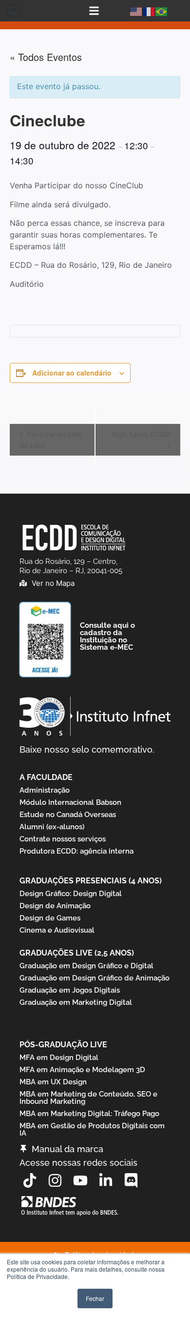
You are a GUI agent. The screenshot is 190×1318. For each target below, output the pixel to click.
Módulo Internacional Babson (70, 802)
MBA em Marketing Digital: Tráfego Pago (89, 1113)
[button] (13, 10)
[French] (149, 11)
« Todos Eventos (46, 57)
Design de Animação (55, 905)
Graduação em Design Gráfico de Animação (94, 978)
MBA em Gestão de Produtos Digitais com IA (92, 1129)
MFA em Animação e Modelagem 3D (82, 1069)
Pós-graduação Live (63, 1044)
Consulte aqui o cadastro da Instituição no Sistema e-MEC (107, 636)
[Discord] (131, 1180)
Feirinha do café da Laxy (50, 439)
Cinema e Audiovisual (57, 930)
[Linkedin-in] (105, 1180)
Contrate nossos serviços (62, 839)
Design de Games (49, 918)
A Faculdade (46, 777)
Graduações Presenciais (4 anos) (90, 880)
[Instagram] (55, 1180)
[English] (136, 11)
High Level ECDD (141, 434)
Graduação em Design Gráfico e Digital (86, 965)
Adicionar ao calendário (72, 373)
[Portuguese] (161, 11)
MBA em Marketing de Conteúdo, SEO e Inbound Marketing (88, 1098)
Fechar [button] (95, 1298)
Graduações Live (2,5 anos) (76, 953)
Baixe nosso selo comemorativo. (86, 749)
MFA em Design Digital (58, 1057)
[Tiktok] (29, 1180)
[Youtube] (80, 1180)
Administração (44, 790)
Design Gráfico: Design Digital (70, 893)
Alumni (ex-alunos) (51, 826)
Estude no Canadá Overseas (67, 814)
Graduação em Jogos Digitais (69, 990)
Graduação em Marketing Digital (75, 1002)
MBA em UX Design (53, 1082)
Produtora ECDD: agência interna (76, 851)
